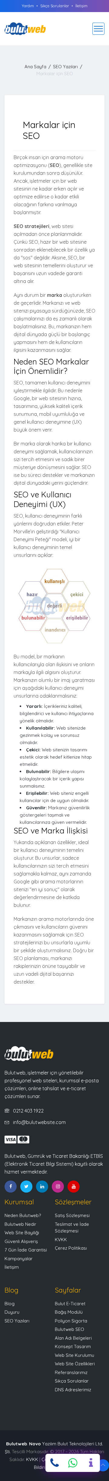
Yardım (28, 5)
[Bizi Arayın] (54, 1463)
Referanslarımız (71, 1372)
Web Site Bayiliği (22, 1232)
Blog (10, 1303)
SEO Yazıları (65, 66)
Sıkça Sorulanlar (54, 5)
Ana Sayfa (35, 66)
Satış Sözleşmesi (72, 1215)
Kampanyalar (19, 1258)
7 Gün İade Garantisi (26, 1250)
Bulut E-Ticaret (70, 1303)
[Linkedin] (42, 1187)
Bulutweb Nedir (20, 1224)
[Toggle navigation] (98, 29)
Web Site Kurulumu (74, 1355)
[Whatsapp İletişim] (73, 1463)
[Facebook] (11, 1187)
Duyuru (12, 1312)
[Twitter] (26, 1187)
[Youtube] (74, 1187)
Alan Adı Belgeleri (73, 1338)
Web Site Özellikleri (75, 1364)
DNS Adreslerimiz (73, 1390)
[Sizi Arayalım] (91, 1463)
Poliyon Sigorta (71, 1321)
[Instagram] (58, 1187)
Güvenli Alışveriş (21, 1241)
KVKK (61, 1239)
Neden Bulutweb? (23, 1215)
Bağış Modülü (69, 1312)
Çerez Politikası (71, 1248)
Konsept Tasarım (73, 1346)
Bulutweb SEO (69, 1329)
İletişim (81, 5)
